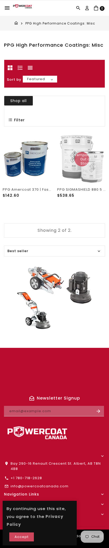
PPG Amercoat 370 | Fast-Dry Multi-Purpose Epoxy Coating (27, 190)
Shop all (18, 100)
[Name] (98, 411)
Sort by (14, 79)
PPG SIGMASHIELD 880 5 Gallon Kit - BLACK (81, 190)
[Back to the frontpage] (16, 23)
